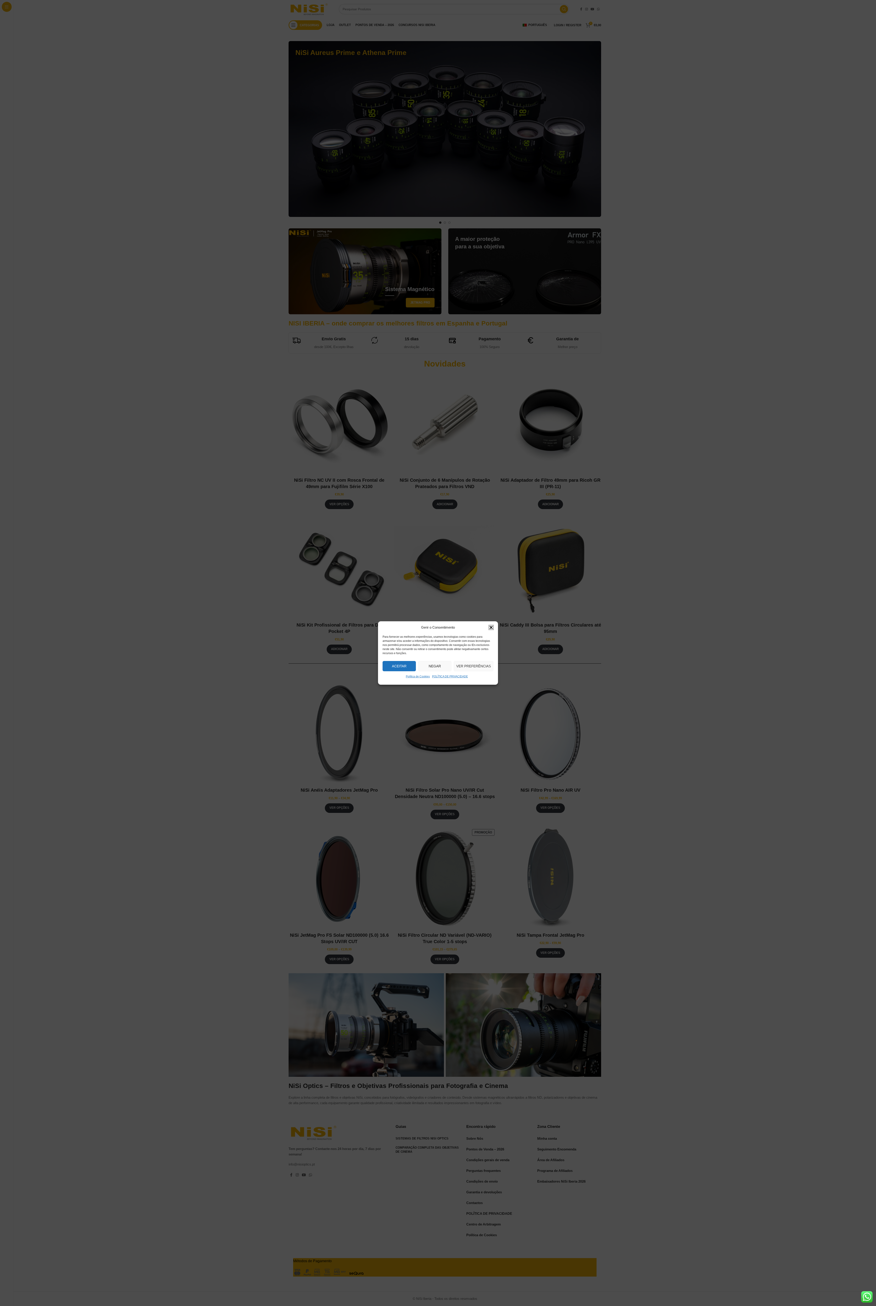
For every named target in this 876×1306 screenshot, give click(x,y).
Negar (435, 666)
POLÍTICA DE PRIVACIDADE (450, 676)
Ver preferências (473, 666)
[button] (491, 627)
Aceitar (399, 666)
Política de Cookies (418, 676)
